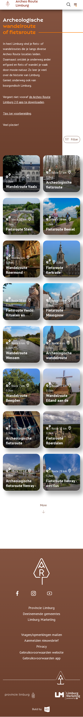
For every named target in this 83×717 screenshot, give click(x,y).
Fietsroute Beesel (60, 229)
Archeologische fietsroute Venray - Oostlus (21, 485)
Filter (74, 139)
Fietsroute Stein (19, 229)
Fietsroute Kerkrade (54, 270)
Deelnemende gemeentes (41, 614)
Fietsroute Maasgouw (55, 313)
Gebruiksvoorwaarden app (41, 658)
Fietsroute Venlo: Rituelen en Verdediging (20, 315)
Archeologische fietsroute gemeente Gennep (21, 443)
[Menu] (75, 4)
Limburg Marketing (41, 619)
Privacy (41, 646)
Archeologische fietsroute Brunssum (59, 187)
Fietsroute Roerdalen (54, 441)
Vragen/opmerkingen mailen (41, 634)
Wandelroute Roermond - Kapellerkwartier (19, 272)
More (43, 505)
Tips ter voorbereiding (17, 113)
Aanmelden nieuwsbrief (41, 640)
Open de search (68, 4)
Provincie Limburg (41, 608)
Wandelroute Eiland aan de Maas (57, 400)
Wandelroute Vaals (21, 186)
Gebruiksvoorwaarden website (41, 652)
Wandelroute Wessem (16, 355)
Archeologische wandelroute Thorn (59, 357)
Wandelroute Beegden (16, 398)
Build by (37, 709)
